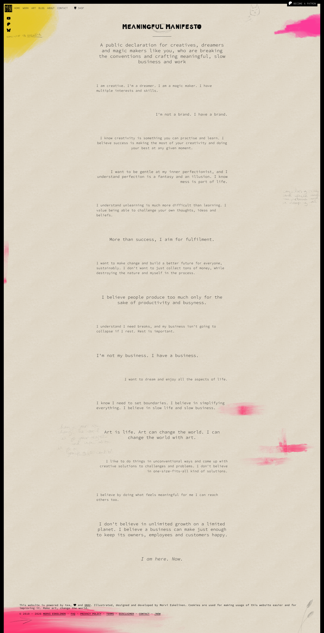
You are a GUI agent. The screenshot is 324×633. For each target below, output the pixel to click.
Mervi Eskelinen (54, 613)
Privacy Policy (90, 613)
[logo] (8, 8)
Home (17, 8)
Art (33, 8)
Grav (88, 605)
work (26, 8)
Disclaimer (126, 613)
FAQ (73, 613)
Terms (110, 613)
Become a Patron (304, 3)
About (51, 8)
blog (41, 8)
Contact (62, 8)
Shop (80, 8)
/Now (157, 613)
